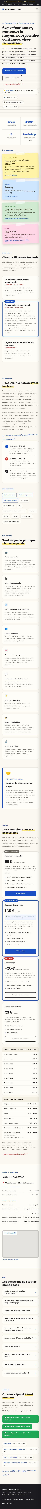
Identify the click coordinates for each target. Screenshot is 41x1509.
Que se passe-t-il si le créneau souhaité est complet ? (18, 1329)
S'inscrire (20, 893)
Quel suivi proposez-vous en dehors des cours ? (19, 1320)
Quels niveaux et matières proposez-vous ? (15, 1292)
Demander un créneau (20, 1039)
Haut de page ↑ (8, 1503)
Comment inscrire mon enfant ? (17, 1373)
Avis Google (31, 1499)
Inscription (7, 1499)
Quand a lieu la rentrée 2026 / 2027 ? (17, 1356)
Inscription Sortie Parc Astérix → (17, 218)
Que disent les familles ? (15, 1365)
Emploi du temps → (10, 196)
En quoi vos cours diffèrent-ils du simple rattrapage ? (19, 1302)
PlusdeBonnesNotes (13, 9)
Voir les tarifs (12, 78)
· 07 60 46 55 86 (20, 1450)
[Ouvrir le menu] (37, 9)
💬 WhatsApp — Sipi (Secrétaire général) (17, 1419)
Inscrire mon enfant (14, 71)
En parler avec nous (20, 995)
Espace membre (18, 1499)
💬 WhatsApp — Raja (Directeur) (17, 1426)
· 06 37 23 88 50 (20, 1464)
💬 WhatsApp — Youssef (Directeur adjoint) (17, 1434)
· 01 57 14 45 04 (14, 1444)
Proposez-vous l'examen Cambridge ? (19, 1338)
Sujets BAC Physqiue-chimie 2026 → (17, 240)
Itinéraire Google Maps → (11, 1259)
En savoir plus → (11, 175)
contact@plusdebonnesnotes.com (14, 1494)
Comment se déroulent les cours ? (18, 1311)
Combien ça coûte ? (12, 1347)
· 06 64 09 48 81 (18, 1457)
